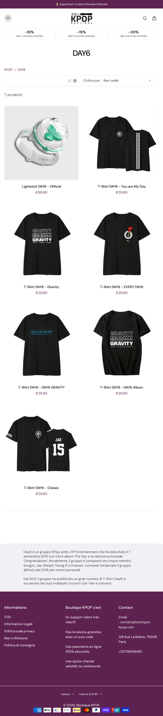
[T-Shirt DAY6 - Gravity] (41, 243)
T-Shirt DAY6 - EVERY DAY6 (121, 287)
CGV (7, 617)
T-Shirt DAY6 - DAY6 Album (121, 387)
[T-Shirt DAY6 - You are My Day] (121, 143)
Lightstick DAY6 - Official (41, 186)
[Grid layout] (74, 81)
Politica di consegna (19, 645)
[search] (144, 18)
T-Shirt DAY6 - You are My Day (122, 186)
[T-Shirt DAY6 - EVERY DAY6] (121, 243)
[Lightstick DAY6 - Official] (41, 143)
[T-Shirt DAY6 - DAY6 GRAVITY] (41, 344)
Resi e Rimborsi (16, 638)
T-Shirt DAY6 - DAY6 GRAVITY (41, 387)
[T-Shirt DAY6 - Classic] (41, 444)
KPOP (8, 70)
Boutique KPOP (87, 705)
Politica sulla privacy (19, 631)
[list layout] (69, 81)
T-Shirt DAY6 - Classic (41, 488)
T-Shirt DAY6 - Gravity (41, 287)
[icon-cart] (154, 18)
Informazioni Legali (18, 624)
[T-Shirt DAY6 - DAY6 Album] (121, 344)
